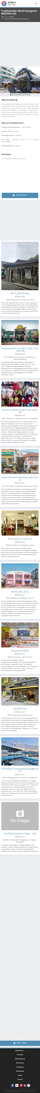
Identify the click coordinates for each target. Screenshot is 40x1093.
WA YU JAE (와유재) (20, 293)
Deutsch (20, 1050)
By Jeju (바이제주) (20, 650)
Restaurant (20, 1063)
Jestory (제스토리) (20, 591)
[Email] (28, 1085)
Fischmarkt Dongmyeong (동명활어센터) (20, 770)
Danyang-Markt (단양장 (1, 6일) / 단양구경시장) (20, 349)
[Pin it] (21, 1085)
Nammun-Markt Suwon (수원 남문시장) (20, 411)
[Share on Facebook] (12, 1085)
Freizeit (20, 1079)
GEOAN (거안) (20, 708)
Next (37, 79)
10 (29, 94)
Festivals (20, 1054)
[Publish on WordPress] (25, 1085)
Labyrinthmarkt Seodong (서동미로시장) (20, 478)
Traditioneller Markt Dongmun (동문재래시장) (16, 19)
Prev (2, 79)
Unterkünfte (20, 1071)
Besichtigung (20, 1059)
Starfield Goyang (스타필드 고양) (20, 833)
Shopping (11, 17)
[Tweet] (17, 1085)
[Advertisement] (20, 44)
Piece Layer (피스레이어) (20, 538)
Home (3, 17)
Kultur (20, 1075)
